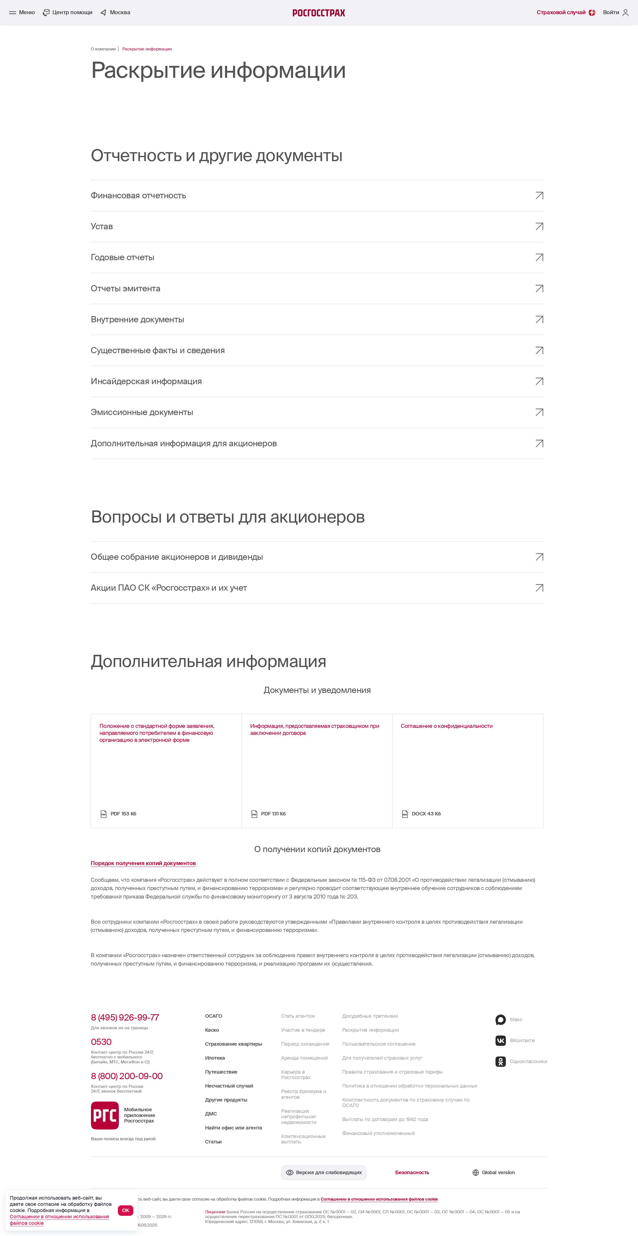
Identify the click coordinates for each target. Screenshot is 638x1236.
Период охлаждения (305, 1044)
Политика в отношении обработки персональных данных (409, 1086)
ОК (125, 1210)
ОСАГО (213, 1016)
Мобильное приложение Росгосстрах (139, 1115)
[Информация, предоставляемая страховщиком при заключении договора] (317, 771)
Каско (212, 1030)
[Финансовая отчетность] (317, 195)
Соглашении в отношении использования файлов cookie (379, 1199)
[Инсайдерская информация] (317, 381)
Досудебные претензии (370, 1016)
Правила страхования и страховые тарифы (392, 1072)
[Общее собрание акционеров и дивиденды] (317, 557)
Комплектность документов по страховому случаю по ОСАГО (406, 1103)
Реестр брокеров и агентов (303, 1094)
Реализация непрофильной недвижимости (299, 1116)
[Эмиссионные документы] (317, 412)
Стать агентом (298, 1016)
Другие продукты (226, 1100)
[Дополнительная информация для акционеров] (317, 443)
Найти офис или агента (233, 1128)
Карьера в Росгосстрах (295, 1075)
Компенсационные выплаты (303, 1139)
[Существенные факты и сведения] (317, 350)
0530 (101, 1042)
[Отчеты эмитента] (317, 288)
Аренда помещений (304, 1058)
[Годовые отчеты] (317, 257)
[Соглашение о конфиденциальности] (468, 771)
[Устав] (317, 226)
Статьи (213, 1142)
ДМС (211, 1114)
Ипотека (215, 1058)
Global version (498, 1172)
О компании (103, 49)
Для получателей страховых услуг (382, 1058)
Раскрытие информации (370, 1030)
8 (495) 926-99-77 (125, 1017)
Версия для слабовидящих (329, 1172)
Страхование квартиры (233, 1044)
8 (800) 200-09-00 (126, 1076)
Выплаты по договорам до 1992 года (385, 1119)
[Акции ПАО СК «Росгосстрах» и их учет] (317, 588)
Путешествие (221, 1072)
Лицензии (215, 1212)
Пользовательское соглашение (379, 1044)
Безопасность (412, 1172)
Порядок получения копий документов (143, 863)
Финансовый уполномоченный (378, 1133)
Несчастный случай (229, 1086)
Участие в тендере (303, 1030)
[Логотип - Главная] (319, 12)
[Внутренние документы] (317, 319)
